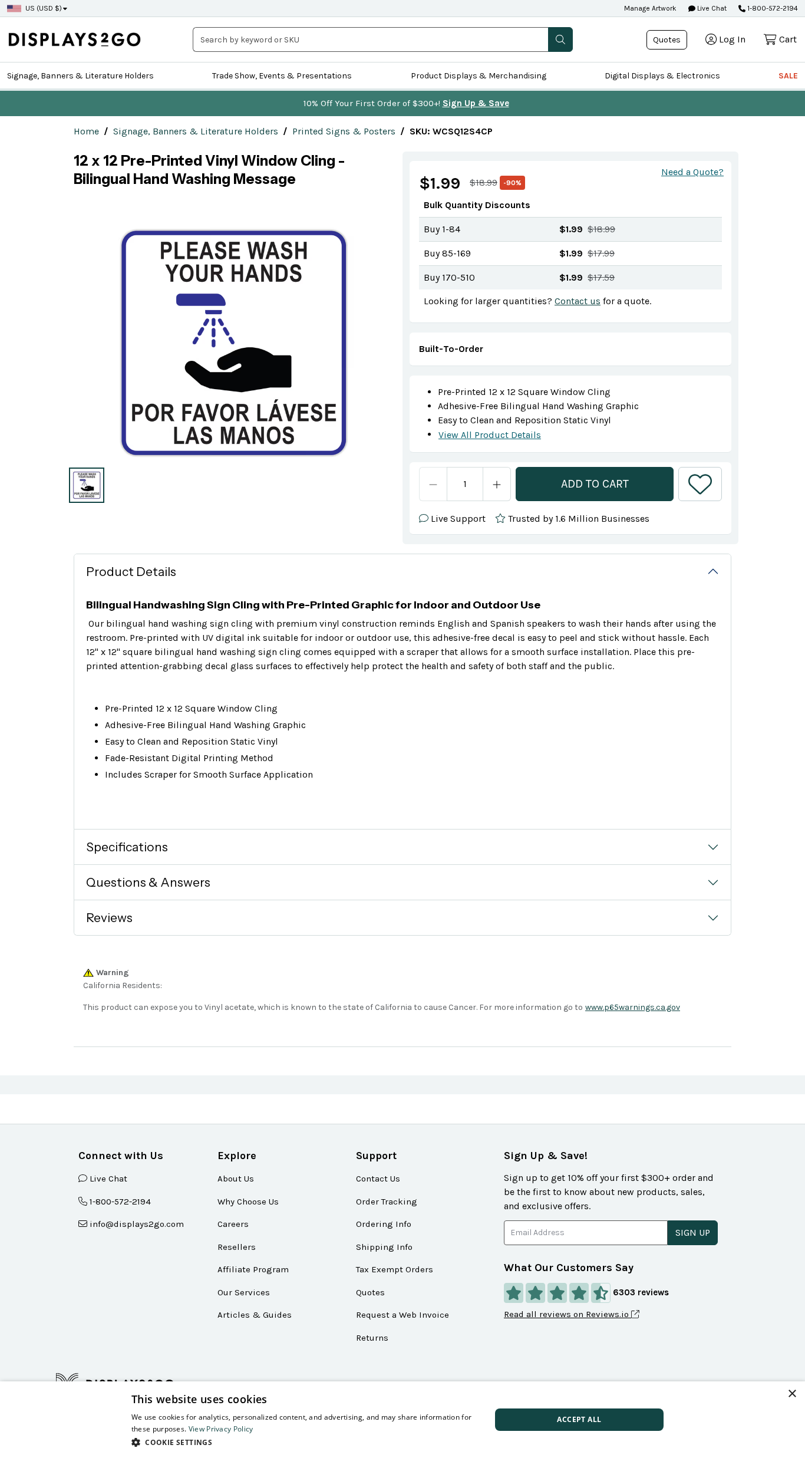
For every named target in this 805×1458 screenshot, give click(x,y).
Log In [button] (732, 39)
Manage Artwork (650, 8)
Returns (372, 1337)
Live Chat (711, 8)
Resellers (236, 1247)
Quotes (667, 40)
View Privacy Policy (221, 1429)
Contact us (578, 301)
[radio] (86, 485)
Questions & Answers (148, 882)
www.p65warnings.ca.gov (632, 1007)
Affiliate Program (253, 1269)
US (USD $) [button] (43, 8)
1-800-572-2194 (772, 8)
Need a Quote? (692, 171)
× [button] (791, 1394)
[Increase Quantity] (497, 484)
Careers (233, 1224)
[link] (86, 131)
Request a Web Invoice (402, 1314)
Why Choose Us (248, 1201)
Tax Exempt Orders (394, 1269)
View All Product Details (489, 434)
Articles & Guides (254, 1314)
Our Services (243, 1292)
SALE (788, 76)
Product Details (131, 571)
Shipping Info (384, 1247)
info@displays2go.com (137, 1224)
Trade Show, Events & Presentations (282, 76)
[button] (560, 39)
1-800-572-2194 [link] (120, 1201)
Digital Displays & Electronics (662, 76)
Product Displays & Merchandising (478, 76)
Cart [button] (788, 39)
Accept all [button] (579, 1419)
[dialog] (402, 1419)
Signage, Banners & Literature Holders (80, 76)
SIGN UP (692, 1232)
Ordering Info (383, 1224)
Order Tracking (386, 1201)
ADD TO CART (595, 484)
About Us (235, 1178)
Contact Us (378, 1178)
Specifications (127, 847)
